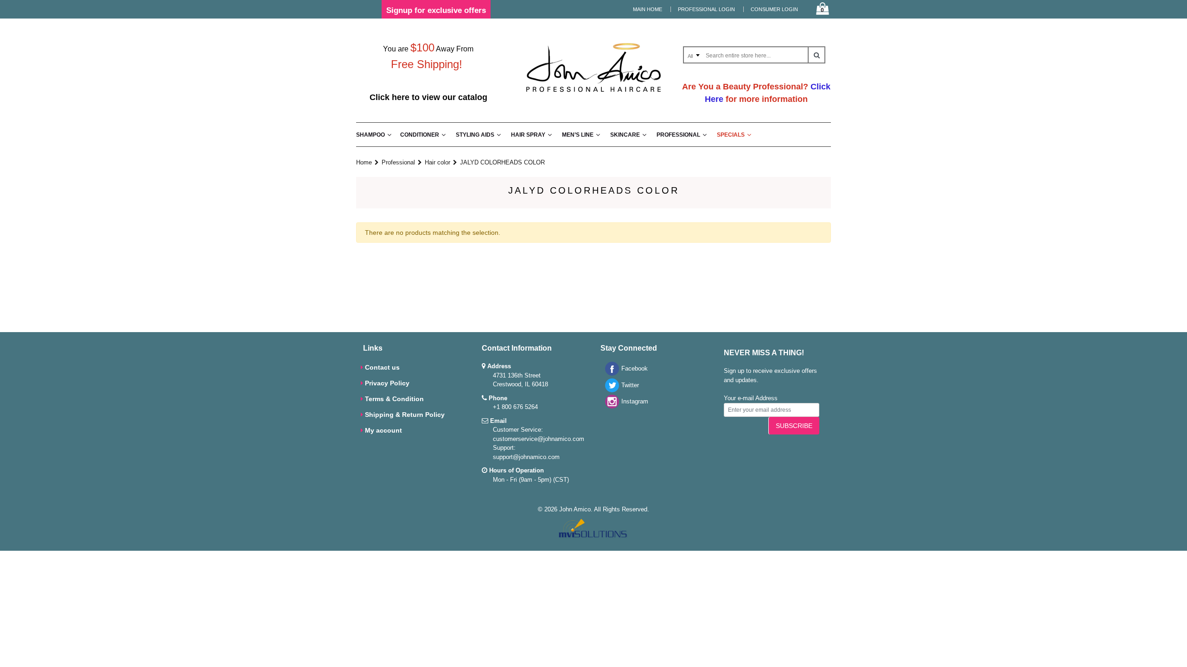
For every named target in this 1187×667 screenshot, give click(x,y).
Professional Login (706, 9)
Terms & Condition (394, 399)
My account (383, 430)
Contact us (382, 367)
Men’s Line (578, 135)
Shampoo (370, 135)
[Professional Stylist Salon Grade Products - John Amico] (593, 94)
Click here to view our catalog (428, 97)
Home (364, 162)
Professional (678, 135)
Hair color (437, 162)
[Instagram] (609, 406)
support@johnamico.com (526, 456)
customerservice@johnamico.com (538, 438)
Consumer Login (774, 9)
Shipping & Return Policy (405, 414)
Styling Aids (475, 135)
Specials (731, 135)
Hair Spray (528, 135)
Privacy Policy (387, 383)
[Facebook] (609, 373)
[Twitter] (609, 390)
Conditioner (419, 135)
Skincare (625, 135)
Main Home (647, 9)
